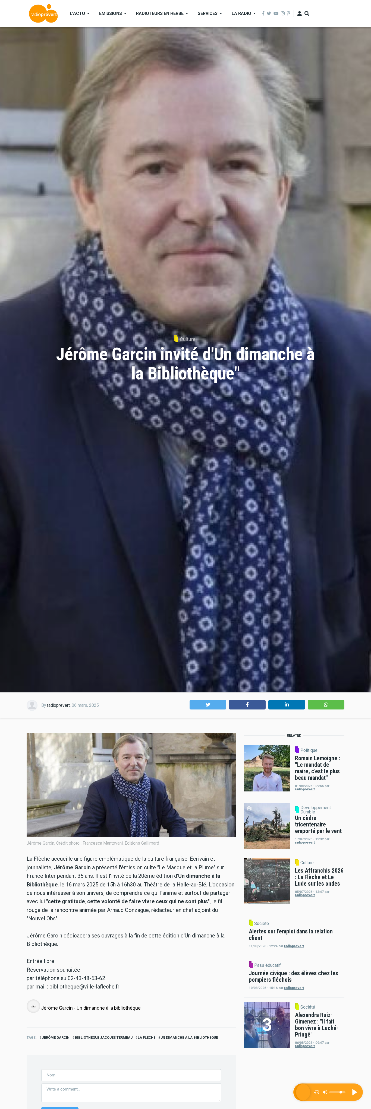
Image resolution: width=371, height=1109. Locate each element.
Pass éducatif (267, 965)
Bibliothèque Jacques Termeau (104, 1037)
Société (261, 923)
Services (208, 13)
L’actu (77, 13)
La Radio (241, 13)
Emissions (110, 13)
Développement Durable (315, 810)
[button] (208, 704)
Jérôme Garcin (56, 1037)
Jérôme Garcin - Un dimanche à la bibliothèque (91, 1008)
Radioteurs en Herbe (160, 13)
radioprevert (58, 705)
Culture (188, 339)
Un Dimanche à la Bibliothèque (189, 1037)
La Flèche (146, 1037)
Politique (308, 750)
